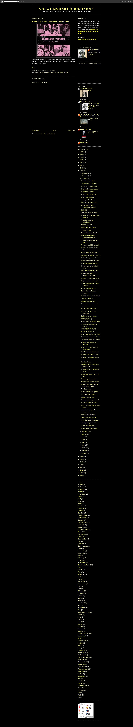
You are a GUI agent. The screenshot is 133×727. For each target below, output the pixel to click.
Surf (79, 678)
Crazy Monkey (95, 49)
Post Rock (81, 655)
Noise (67, 72)
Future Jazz (82, 574)
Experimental (52, 72)
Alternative (81, 489)
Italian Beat (81, 607)
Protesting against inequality (89, 263)
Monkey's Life (82, 636)
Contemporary (82, 517)
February (84, 450)
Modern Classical (83, 633)
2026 (81, 152)
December (85, 173)
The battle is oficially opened (90, 245)
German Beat (82, 584)
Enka (79, 555)
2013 (81, 467)
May (83, 442)
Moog (80, 638)
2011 (81, 473)
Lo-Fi (79, 622)
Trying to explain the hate (89, 183)
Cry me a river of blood (88, 394)
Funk (79, 572)
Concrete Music (83, 515)
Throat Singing (82, 685)
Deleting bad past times (88, 301)
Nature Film (84, 142)
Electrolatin (81, 551)
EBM (79, 548)
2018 (81, 456)
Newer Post (35, 130)
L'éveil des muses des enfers (90, 354)
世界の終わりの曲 (86, 225)
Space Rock (82, 676)
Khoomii (80, 614)
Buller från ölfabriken (87, 331)
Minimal (80, 631)
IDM (79, 598)
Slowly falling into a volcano (89, 189)
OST (79, 648)
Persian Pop (82, 650)
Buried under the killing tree (89, 392)
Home (54, 130)
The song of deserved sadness (90, 339)
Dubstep (80, 543)
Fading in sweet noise (87, 397)
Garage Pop (82, 581)
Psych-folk (81, 659)
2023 (81, 160)
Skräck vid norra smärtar (88, 417)
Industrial (61, 72)
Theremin (81, 683)
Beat (79, 499)
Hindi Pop (81, 593)
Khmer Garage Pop (84, 612)
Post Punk (81, 652)
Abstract (80, 487)
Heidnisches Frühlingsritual (89, 402)
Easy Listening (82, 546)
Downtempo (81, 534)
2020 (81, 168)
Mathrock (81, 629)
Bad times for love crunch (89, 316)
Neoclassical (82, 640)
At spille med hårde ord (88, 414)
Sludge (80, 674)
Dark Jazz (81, 525)
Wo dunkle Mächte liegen (88, 308)
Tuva (79, 693)
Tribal (80, 688)
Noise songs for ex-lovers (89, 379)
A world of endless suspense (90, 420)
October (84, 178)
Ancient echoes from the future (90, 381)
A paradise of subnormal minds (90, 321)
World (80, 695)
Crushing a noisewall (87, 197)
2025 (81, 154)
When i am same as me (88, 288)
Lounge (80, 624)
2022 (81, 162)
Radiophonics (82, 664)
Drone (80, 536)
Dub (79, 541)
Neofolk (80, 643)
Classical (81, 513)
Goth (79, 588)
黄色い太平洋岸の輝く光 (88, 194)
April (83, 445)
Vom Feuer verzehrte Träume (90, 352)
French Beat (82, 570)
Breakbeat (81, 506)
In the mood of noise (87, 192)
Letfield (80, 619)
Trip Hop (80, 690)
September (85, 431)
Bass (79, 496)
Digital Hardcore (83, 529)
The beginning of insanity (88, 423)
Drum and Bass (83, 539)
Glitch (80, 586)
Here (33, 68)
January (84, 453)
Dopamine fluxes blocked (88, 181)
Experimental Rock (84, 565)
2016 (81, 462)
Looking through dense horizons (90, 258)
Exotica (80, 560)
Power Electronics (83, 657)
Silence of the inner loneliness (90, 278)
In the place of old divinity (89, 186)
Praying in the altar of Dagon (89, 281)
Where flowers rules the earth (90, 260)
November (85, 176)
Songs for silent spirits (88, 425)
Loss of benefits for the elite (89, 271)
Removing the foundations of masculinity (50, 21)
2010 (81, 475)
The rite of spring (86, 389)
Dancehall (81, 520)
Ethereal (80, 558)
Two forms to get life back (89, 212)
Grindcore (81, 591)
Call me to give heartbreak (89, 233)
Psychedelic (82, 662)
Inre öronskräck (86, 362)
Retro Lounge (82, 666)
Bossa (80, 503)
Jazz (79, 610)
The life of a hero (86, 230)
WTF (79, 697)
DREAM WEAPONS (86, 89)
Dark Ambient (41, 72)
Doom (80, 532)
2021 (81, 165)
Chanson (81, 510)
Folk (79, 567)
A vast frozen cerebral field (89, 252)
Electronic (81, 553)
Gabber (80, 577)
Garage (80, 579)
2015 (81, 464)
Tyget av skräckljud (87, 298)
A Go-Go (81, 484)
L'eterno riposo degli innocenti (90, 400)
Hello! (89, 90)
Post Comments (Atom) (48, 134)
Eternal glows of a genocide (89, 428)
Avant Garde (82, 494)
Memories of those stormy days (90, 255)
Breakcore (81, 508)
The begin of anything (87, 200)
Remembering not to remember (90, 334)
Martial (80, 626)
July (83, 437)
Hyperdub (81, 596)
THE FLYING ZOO (85, 129)
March (84, 448)
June (83, 439)
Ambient (80, 491)
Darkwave (81, 527)
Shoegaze (81, 671)
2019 (81, 171)
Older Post (71, 130)
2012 (81, 470)
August (84, 434)
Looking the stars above (88, 227)
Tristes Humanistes (86, 102)
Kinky (80, 617)
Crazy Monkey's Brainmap (66, 8)
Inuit (79, 605)
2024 (81, 157)
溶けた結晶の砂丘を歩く (88, 329)
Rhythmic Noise (83, 669)
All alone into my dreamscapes (90, 296)
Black (80, 501)
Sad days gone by (86, 319)
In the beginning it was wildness (90, 337)
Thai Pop (81, 681)
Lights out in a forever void (89, 202)
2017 (81, 459)
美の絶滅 (84, 210)
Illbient (80, 600)
